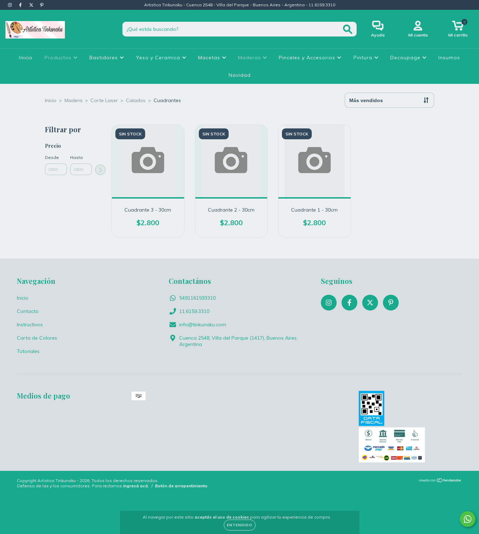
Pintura (363, 57)
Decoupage (406, 57)
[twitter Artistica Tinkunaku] (32, 5)
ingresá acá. (136, 485)
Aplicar (100, 170)
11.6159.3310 (194, 311)
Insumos (449, 57)
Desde (52, 157)
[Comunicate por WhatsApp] (467, 519)
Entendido (239, 525)
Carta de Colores (37, 338)
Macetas (210, 57)
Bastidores (104, 57)
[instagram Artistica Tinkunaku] (10, 5)
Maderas (250, 57)
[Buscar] (347, 29)
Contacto (28, 311)
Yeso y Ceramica (159, 57)
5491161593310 (197, 298)
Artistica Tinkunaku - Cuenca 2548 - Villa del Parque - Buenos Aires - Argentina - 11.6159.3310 (239, 4)
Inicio (26, 57)
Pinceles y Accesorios (308, 57)
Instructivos (30, 324)
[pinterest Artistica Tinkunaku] (41, 5)
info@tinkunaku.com (202, 324)
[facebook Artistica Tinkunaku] (21, 5)
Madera (73, 100)
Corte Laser (104, 100)
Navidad (240, 75)
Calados (136, 100)
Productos (59, 57)
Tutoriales (28, 351)
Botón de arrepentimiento (181, 485)
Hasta (76, 157)
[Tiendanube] (440, 481)
